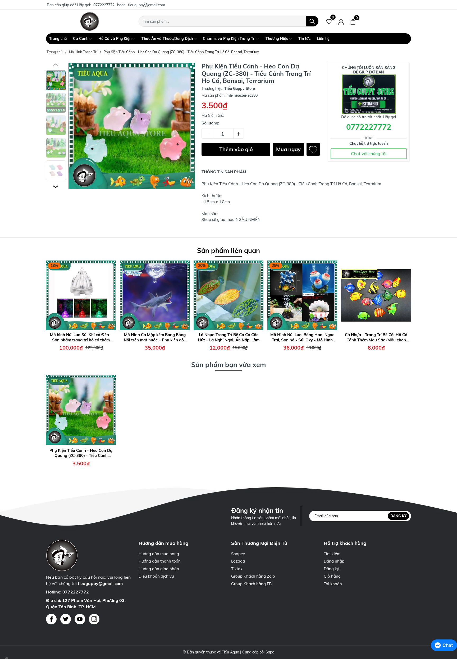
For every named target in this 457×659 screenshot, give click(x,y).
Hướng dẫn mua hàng (159, 553)
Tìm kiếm (332, 553)
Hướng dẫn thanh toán (160, 561)
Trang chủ (58, 38)
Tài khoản (333, 583)
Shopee (238, 553)
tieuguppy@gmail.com (146, 5)
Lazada (238, 561)
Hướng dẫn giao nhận (159, 568)
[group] (131, 126)
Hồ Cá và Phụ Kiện (115, 38)
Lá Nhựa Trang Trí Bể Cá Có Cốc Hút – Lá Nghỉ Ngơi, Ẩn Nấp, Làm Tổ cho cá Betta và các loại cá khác (228, 337)
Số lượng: (210, 123)
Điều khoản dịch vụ (156, 576)
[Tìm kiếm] (312, 21)
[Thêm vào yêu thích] (313, 149)
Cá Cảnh (81, 38)
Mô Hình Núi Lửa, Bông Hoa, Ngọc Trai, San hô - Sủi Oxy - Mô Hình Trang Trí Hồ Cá (302, 337)
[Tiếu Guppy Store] (89, 21)
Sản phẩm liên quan (228, 250)
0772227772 (104, 5)
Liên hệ (323, 38)
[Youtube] (80, 619)
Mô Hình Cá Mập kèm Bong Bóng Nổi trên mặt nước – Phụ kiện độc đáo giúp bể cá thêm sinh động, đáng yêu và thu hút (155, 337)
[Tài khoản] (341, 21)
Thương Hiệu (277, 38)
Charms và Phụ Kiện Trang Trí (230, 38)
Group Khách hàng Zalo (253, 576)
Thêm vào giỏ (236, 149)
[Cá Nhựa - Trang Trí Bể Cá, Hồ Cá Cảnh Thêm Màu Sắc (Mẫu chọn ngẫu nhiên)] (376, 295)
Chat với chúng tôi (368, 153)
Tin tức (304, 38)
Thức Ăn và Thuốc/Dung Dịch (167, 38)
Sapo (270, 652)
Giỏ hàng (332, 576)
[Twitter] (65, 619)
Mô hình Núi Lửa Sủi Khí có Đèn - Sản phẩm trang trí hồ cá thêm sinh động (81, 337)
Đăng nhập (334, 561)
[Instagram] (94, 619)
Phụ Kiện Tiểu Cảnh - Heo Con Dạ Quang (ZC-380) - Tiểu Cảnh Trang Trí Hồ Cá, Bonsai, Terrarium (80, 453)
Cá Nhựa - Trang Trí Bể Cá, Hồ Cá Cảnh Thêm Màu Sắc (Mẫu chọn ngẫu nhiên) (376, 337)
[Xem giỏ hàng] (353, 21)
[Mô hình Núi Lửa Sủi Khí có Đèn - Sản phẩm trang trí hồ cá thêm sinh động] (81, 295)
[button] (56, 187)
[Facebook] (51, 619)
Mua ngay (288, 149)
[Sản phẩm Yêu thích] (329, 21)
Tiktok (237, 568)
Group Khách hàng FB (251, 583)
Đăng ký (398, 516)
